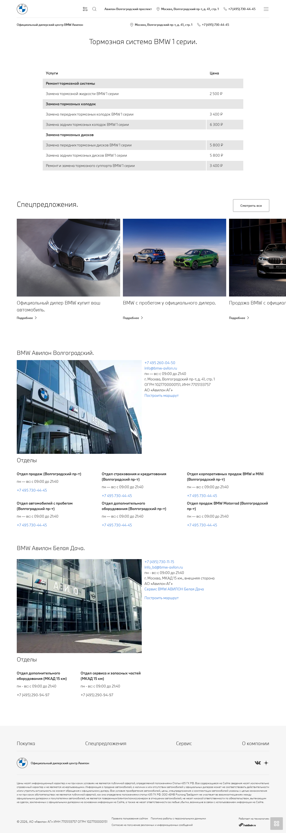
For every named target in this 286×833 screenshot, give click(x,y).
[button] (27, 258)
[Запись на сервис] (85, 9)
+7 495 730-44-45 (32, 490)
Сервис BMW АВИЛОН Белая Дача (174, 589)
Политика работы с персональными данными (178, 818)
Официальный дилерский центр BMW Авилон (50, 25)
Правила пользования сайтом (130, 818)
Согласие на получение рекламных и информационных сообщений (152, 824)
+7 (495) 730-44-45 (215, 25)
